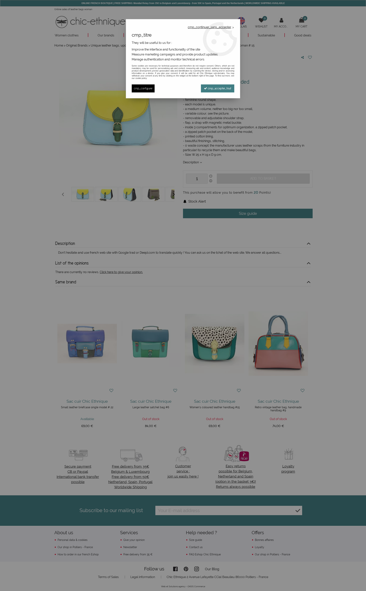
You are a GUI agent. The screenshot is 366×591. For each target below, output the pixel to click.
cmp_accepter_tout (219, 88)
